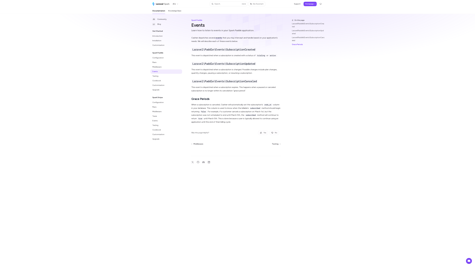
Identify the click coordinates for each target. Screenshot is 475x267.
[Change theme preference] (321, 4)
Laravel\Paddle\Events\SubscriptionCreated (308, 25)
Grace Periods (297, 44)
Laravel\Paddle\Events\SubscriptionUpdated (308, 32)
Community (162, 19)
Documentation (158, 11)
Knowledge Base (174, 11)
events (218, 38)
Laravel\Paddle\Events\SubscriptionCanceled (308, 39)
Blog (159, 24)
